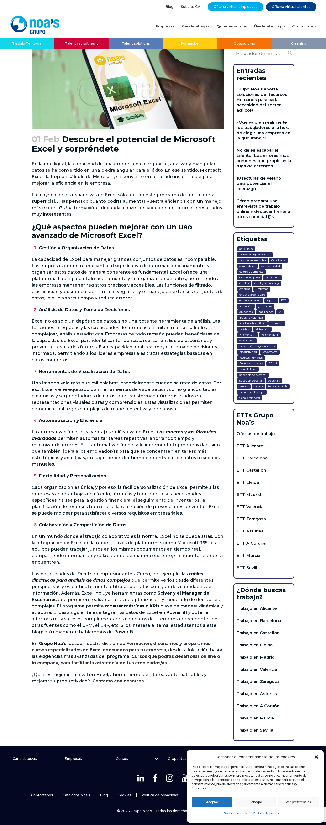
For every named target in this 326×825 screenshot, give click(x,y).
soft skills (274, 380)
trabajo (258, 386)
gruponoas (246, 312)
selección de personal (252, 375)
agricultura (246, 248)
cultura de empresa (251, 271)
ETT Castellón (251, 470)
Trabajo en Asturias (257, 693)
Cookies (124, 795)
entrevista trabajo (250, 300)
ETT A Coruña (251, 543)
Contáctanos (42, 795)
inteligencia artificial (252, 323)
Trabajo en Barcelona (259, 620)
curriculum (272, 277)
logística (244, 329)
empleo (244, 283)
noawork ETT (269, 334)
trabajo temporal (249, 397)
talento (243, 386)
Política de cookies (237, 813)
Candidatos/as (25, 758)
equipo (271, 300)
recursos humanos (251, 357)
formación (245, 306)
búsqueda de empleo (252, 260)
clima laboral (247, 266)
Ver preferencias (298, 802)
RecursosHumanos (251, 363)
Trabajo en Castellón (258, 632)
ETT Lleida (248, 482)
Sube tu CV (190, 7)
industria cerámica (251, 317)
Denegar (255, 802)
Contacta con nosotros (118, 681)
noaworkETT (247, 334)
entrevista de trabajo (252, 294)
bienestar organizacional (254, 254)
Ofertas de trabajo (256, 433)
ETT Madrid (249, 494)
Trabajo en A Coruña (258, 705)
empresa (244, 289)
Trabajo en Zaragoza (258, 681)
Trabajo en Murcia (255, 718)
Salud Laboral (247, 369)
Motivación (262, 329)
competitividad (270, 266)
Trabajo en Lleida (255, 645)
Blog (169, 7)
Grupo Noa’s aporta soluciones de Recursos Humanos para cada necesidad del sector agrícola (262, 99)
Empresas (262, 289)
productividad (248, 352)
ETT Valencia (250, 506)
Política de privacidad (268, 813)
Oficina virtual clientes (291, 7)
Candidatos (278, 260)
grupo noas (265, 306)
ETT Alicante (250, 445)
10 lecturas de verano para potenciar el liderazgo (259, 183)
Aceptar (212, 802)
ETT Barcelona (252, 458)
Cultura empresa (249, 277)
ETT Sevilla (248, 567)
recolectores (270, 352)
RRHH (273, 363)
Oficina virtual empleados (236, 7)
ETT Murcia (248, 555)
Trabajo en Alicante (257, 608)
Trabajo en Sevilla (255, 730)
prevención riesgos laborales (257, 346)
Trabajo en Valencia (257, 669)
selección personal (251, 380)
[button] (316, 757)
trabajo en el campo (251, 392)
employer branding (266, 283)
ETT (283, 300)
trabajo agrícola (277, 386)
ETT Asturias (250, 531)
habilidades (265, 312)
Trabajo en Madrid (256, 657)
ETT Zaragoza (251, 518)
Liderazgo (277, 323)
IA (280, 312)
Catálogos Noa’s (76, 795)
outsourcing (246, 340)
